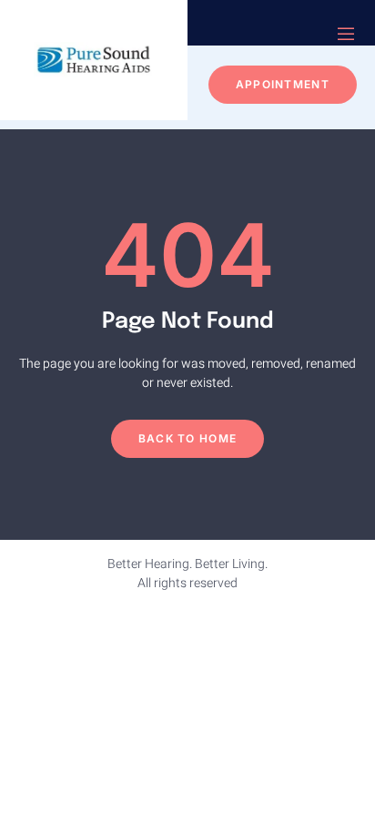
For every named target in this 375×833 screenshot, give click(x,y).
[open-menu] (346, 36)
